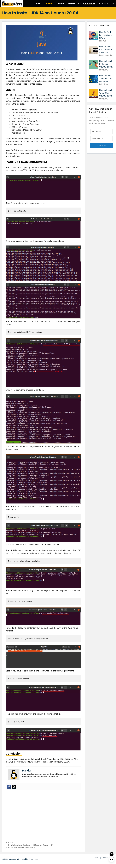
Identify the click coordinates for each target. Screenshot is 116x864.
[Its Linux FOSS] (12, 3)
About (96, 858)
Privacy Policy (108, 858)
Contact (103, 3)
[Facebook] (9, 787)
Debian (60, 3)
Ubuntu (49, 3)
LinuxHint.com (34, 859)
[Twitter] (14, 787)
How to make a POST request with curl (23, 847)
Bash (38, 3)
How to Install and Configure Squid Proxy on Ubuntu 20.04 (30, 845)
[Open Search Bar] (113, 3)
